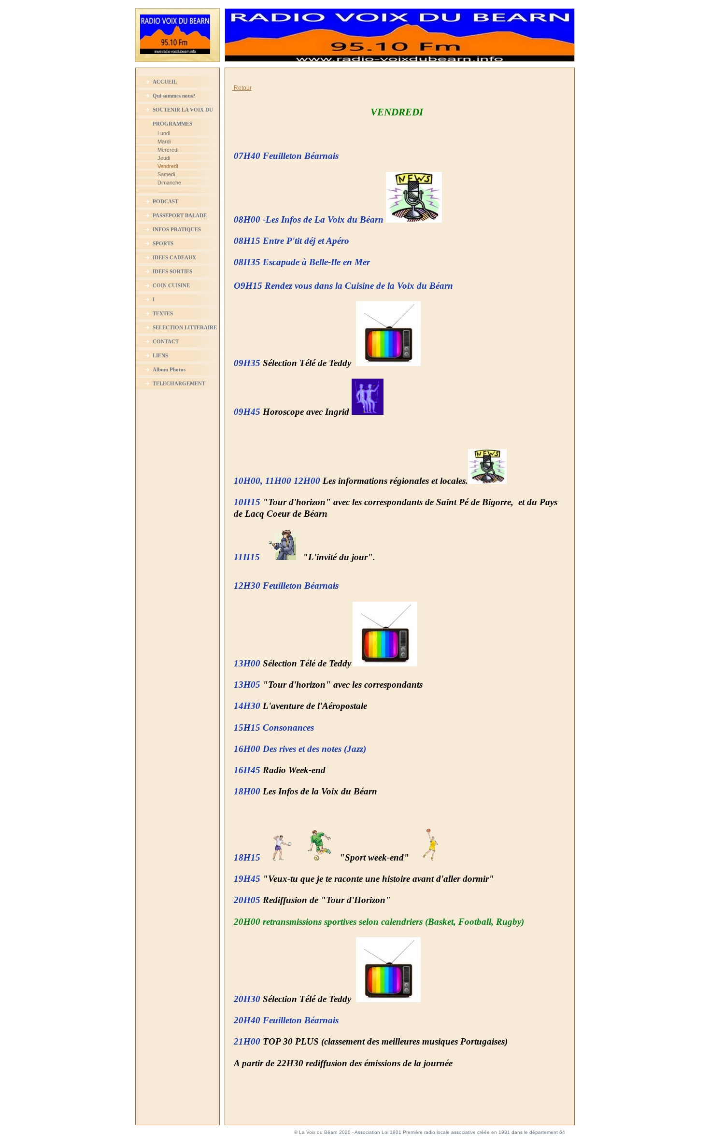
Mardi (163, 141)
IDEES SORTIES (172, 271)
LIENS (160, 355)
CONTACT (166, 341)
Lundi (163, 133)
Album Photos (169, 369)
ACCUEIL (165, 82)
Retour (243, 88)
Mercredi (167, 150)
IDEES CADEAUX (174, 257)
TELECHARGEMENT (179, 383)
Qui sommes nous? (174, 96)
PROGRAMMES (172, 124)
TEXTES (163, 313)
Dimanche (169, 182)
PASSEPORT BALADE (180, 215)
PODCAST (165, 201)
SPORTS (163, 243)
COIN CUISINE (171, 285)
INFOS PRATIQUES (177, 229)
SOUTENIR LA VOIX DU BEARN (183, 112)
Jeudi (163, 158)
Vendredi (167, 166)
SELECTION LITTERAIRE (185, 327)
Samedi (166, 174)
